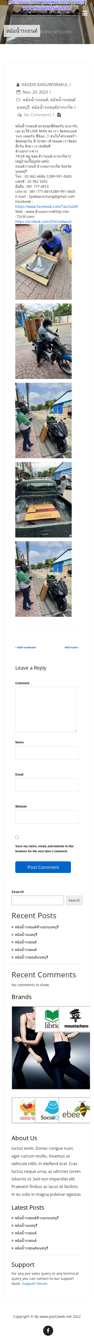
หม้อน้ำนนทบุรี (26, 934)
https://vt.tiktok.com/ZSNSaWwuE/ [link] (43, 221)
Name (19, 742)
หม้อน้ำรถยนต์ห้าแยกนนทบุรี (37, 927)
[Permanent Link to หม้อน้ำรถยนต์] (60, 115)
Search (18, 891)
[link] (46, 206)
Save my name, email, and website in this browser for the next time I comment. (44, 849)
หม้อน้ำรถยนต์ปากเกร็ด (52, 107)
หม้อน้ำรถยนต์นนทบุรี (26, 647)
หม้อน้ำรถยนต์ (35, 99)
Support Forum (34, 1283)
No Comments (37, 115)
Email (19, 774)
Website (21, 806)
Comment (22, 683)
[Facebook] (48, 1331)
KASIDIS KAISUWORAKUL (45, 84)
